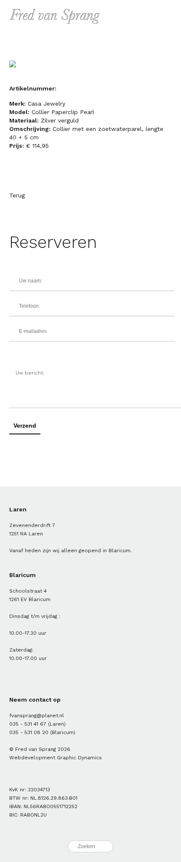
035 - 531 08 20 (28, 732)
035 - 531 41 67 (27, 724)
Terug (17, 195)
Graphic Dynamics (79, 758)
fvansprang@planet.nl (36, 715)
